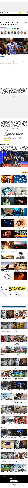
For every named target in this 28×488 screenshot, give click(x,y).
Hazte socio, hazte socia (13, 294)
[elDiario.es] (4, 477)
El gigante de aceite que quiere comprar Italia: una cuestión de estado (20, 330)
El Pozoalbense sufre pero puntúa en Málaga (20, 353)
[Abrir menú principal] (27, 12)
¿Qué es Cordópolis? (14, 484)
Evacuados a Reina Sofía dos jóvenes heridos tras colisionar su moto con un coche (7, 424)
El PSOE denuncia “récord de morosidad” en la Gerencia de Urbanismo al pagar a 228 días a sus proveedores (7, 390)
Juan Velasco (2, 331)
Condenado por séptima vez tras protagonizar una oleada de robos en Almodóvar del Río (7, 401)
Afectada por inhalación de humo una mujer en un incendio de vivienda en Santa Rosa (20, 390)
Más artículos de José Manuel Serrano (5, 333)
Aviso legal (14, 485)
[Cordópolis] (4, 476)
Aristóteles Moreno (2, 320)
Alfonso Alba (15, 331)
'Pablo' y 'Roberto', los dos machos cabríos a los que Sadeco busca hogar (20, 414)
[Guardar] (20, 29)
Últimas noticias (3, 427)
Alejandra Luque (2, 402)
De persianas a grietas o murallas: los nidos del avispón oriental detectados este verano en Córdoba (20, 319)
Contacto (14, 486)
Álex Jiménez (15, 379)
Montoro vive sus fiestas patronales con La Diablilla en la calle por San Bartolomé (20, 424)
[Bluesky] (15, 29)
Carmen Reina (15, 320)
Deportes (2, 14)
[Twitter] (17, 29)
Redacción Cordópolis (3, 391)
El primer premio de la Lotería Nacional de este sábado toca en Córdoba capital (7, 414)
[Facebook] (14, 29)
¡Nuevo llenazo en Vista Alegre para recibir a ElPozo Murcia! (20, 343)
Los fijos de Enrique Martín (4, 342)
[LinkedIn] (18, 29)
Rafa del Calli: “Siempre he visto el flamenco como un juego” (7, 330)
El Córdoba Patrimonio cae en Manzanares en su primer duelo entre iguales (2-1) (7, 448)
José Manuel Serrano (2, 56)
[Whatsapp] (12, 29)
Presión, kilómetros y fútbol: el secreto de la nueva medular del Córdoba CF (20, 378)
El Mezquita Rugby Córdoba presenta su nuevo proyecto (6, 354)
